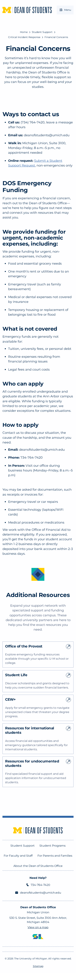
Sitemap (38, 966)
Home (24, 32)
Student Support (42, 32)
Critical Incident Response (24, 37)
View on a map (38, 927)
